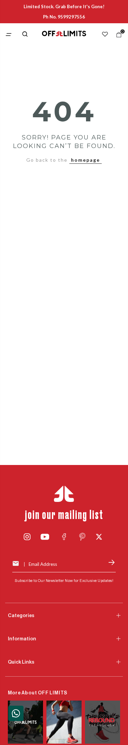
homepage (85, 160)
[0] (117, 36)
